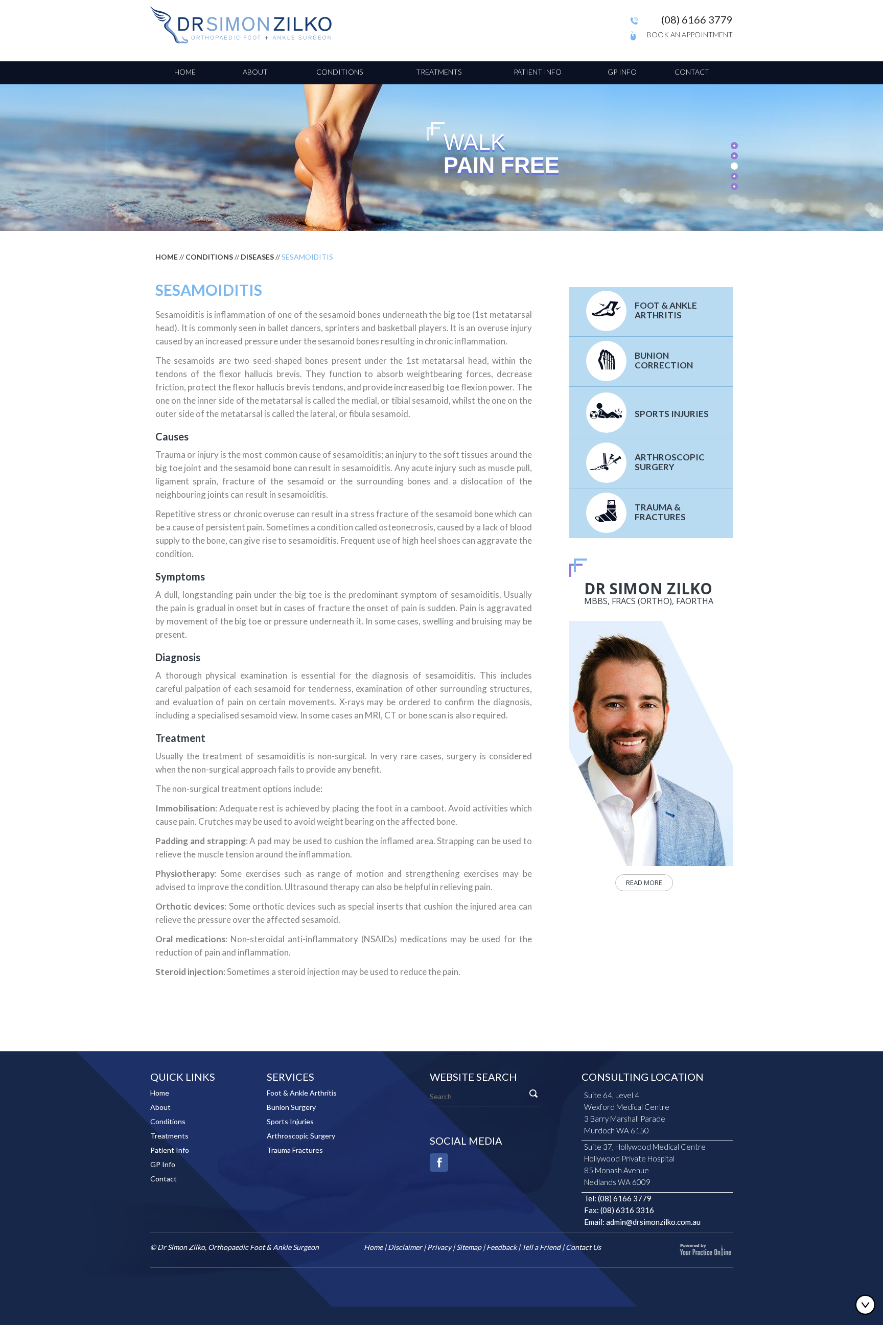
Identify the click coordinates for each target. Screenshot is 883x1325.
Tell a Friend (541, 1247)
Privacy (439, 1247)
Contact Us (583, 1247)
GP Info (622, 71)
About (255, 71)
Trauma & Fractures (660, 512)
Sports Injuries (672, 413)
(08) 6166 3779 (697, 19)
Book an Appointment (690, 34)
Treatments (438, 71)
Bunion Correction (664, 360)
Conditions (339, 71)
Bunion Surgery (291, 1107)
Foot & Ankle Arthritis (666, 310)
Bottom (867, 1304)
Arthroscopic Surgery (670, 462)
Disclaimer (405, 1247)
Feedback (501, 1247)
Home (185, 71)
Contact (692, 71)
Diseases (257, 256)
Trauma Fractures (295, 1150)
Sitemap (468, 1247)
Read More (644, 882)
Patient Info (538, 71)
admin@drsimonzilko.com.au (653, 1221)
